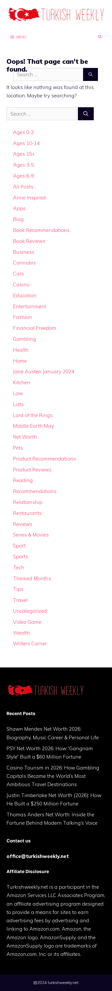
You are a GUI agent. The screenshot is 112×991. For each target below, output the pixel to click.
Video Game (27, 622)
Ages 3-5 (23, 165)
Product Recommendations (44, 459)
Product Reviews (32, 469)
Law (18, 393)
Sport (19, 545)
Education (24, 295)
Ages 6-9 (23, 176)
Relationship (27, 502)
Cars (18, 273)
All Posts (23, 187)
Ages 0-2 (23, 132)
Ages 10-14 (26, 143)
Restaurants (27, 513)
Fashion (22, 317)
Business (23, 252)
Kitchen (21, 382)
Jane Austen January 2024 (43, 371)
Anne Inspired (29, 197)
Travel (20, 600)
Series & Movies (31, 535)
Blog (18, 219)
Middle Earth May (33, 426)
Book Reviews (29, 241)
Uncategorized (30, 611)
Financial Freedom (34, 328)
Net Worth (25, 437)
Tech (18, 567)
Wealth (21, 633)
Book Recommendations (41, 230)
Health (21, 350)
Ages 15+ (24, 154)
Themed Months (32, 578)
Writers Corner (30, 643)
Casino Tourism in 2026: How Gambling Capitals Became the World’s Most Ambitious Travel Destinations (53, 776)
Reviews (22, 524)
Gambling (24, 339)
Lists (18, 404)
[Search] (86, 114)
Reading (23, 480)
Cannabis (24, 263)
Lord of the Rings (33, 415)
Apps (19, 208)
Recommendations (35, 491)
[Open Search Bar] (100, 37)
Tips (18, 589)
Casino (21, 284)
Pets (18, 448)
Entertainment (29, 306)
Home (20, 361)
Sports (20, 556)
